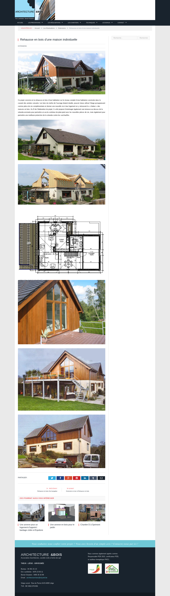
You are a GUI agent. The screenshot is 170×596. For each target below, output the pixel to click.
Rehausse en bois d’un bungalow (47, 491)
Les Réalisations (54, 22)
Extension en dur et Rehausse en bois (77, 491)
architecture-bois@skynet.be (37, 578)
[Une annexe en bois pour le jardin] (61, 512)
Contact (121, 22)
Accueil (20, 22)
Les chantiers (73, 22)
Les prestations (34, 22)
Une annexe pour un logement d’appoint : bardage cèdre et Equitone (31, 527)
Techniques (90, 22)
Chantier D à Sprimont (90, 525)
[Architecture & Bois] (35, 9)
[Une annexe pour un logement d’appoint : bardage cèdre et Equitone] (31, 512)
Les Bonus (106, 22)
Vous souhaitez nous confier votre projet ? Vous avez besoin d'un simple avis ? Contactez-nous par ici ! (85, 543)
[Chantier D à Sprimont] (92, 512)
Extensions (22, 46)
